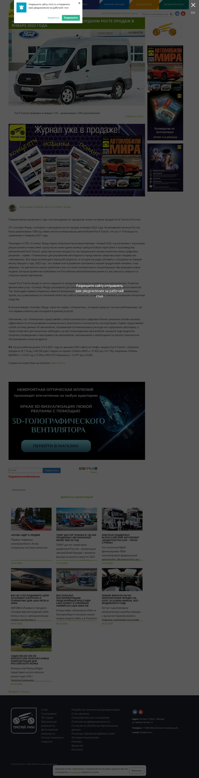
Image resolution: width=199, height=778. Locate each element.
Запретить (53, 17)
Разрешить (71, 17)
